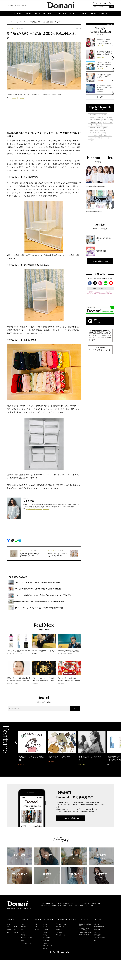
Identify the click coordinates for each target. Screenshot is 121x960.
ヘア (22, 929)
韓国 (106, 127)
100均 (104, 119)
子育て (45, 935)
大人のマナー (103, 114)
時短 (90, 138)
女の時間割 (97, 138)
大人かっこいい (107, 135)
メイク (22, 924)
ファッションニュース (12, 932)
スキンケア (23, 926)
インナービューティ (26, 943)
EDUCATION (61, 13)
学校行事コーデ (60, 926)
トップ (8, 22)
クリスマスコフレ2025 (26, 937)
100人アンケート (47, 946)
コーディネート (11, 924)
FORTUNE (83, 13)
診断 (90, 124)
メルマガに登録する (70, 818)
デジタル (37, 929)
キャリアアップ (108, 122)
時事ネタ (105, 138)
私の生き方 (46, 943)
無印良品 (22, 98)
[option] (32, 748)
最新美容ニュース (25, 935)
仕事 (36, 926)
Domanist (14, 98)
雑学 (36, 924)
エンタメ (45, 929)
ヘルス (45, 932)
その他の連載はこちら (100, 261)
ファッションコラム (12, 926)
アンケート (99, 320)
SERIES (93, 13)
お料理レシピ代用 (93, 130)
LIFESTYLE (47, 13)
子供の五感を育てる (61, 924)
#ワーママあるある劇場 (95, 135)
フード (45, 926)
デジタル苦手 (104, 130)
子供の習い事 (59, 932)
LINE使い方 (102, 132)
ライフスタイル (15, 22)
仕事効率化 (97, 119)
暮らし (22, 22)
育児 (90, 119)
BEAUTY (27, 13)
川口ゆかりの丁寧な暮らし (95, 127)
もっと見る (100, 97)
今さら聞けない (93, 114)
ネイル (22, 940)
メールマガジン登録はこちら (100, 288)
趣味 (110, 119)
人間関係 (91, 117)
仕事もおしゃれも (99, 124)
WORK (37, 13)
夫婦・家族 (46, 940)
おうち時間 (109, 117)
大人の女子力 (100, 117)
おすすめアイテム (11, 929)
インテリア (28, 22)
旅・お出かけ (46, 937)
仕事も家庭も (92, 122)
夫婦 (100, 122)
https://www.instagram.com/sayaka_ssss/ (37, 509)
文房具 (91, 140)
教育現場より (59, 929)
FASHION (17, 13)
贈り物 (45, 948)
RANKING (103, 13)
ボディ (22, 932)
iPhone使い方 (92, 132)
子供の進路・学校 (60, 935)
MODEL (72, 13)
